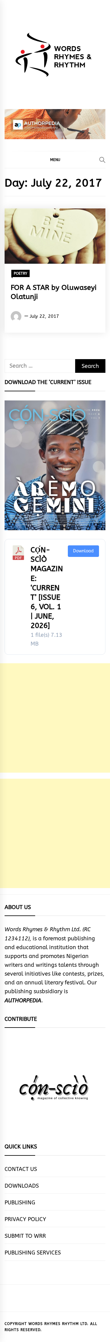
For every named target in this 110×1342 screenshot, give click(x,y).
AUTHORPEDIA (23, 1000)
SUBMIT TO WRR (25, 1236)
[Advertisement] (55, 718)
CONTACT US (21, 1169)
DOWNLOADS (22, 1185)
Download (83, 551)
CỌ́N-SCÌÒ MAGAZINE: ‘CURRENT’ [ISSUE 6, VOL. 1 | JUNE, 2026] (47, 588)
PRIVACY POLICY (25, 1219)
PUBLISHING (20, 1202)
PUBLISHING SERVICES (33, 1252)
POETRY (20, 273)
